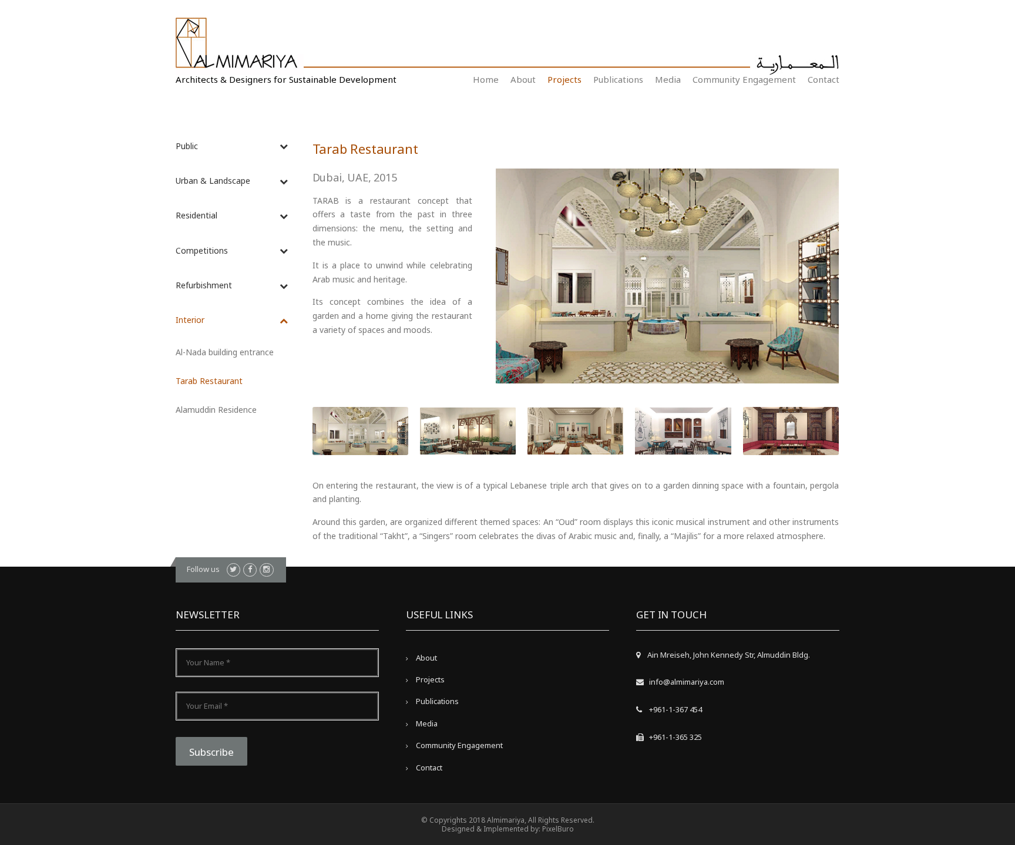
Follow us (203, 569)
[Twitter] (233, 570)
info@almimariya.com (686, 681)
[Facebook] (250, 570)
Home (486, 79)
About (523, 79)
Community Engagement (744, 79)
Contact (823, 79)
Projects (564, 79)
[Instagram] (266, 570)
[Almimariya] (240, 45)
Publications (618, 79)
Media (668, 79)
